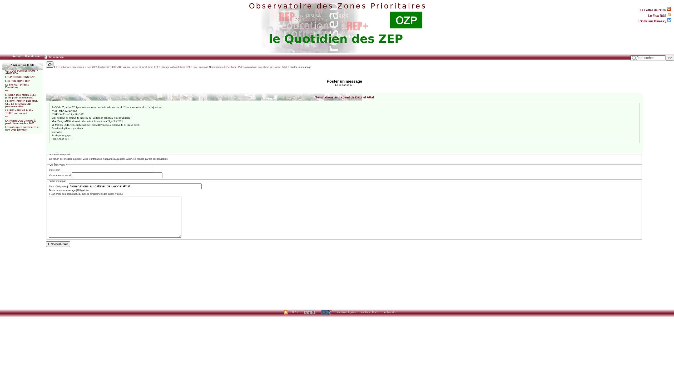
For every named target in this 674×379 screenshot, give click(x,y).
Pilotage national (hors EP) (175, 67)
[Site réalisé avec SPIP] (310, 312)
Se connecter (56, 57)
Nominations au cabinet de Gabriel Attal (265, 67)
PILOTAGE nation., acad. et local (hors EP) (134, 67)
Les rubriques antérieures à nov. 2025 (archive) (21, 128)
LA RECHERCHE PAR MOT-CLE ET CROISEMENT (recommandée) (21, 104)
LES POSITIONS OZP (17, 81)
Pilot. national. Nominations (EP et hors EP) (217, 67)
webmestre (390, 312)
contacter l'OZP (369, 312)
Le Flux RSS (657, 15)
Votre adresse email (60, 175)
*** (6, 91)
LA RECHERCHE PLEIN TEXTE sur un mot (19, 111)
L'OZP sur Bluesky (652, 21)
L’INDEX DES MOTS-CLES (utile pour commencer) (20, 96)
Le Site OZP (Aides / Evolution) (17, 86)
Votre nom (54, 170)
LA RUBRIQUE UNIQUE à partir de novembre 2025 (20, 122)
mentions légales (346, 312)
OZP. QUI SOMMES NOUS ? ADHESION (21, 72)
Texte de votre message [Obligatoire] (69, 190)
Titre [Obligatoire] (58, 186)
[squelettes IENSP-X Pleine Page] (326, 312)
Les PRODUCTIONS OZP (19, 77)
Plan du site (32, 56)
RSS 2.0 (293, 312)
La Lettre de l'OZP (653, 10)
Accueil (16, 56)
